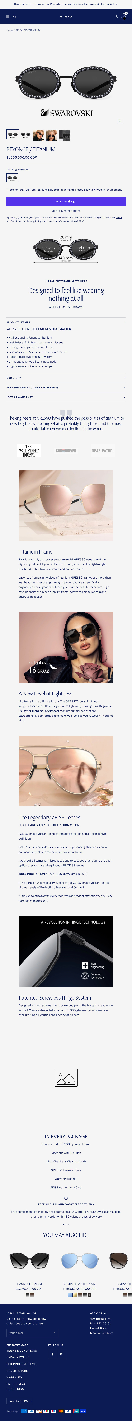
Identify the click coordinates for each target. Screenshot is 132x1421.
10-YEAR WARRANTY (19, 397)
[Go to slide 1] (63, 1224)
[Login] (116, 16)
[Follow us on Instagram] (61, 1354)
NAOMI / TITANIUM (29, 1283)
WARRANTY (14, 1377)
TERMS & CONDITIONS (21, 1350)
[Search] (14, 16)
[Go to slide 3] (68, 1224)
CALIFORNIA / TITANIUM (80, 1283)
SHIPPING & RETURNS (21, 1364)
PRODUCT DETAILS (18, 322)
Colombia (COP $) (18, 1401)
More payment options (66, 210)
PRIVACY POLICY (17, 1357)
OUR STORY (13, 377)
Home (9, 30)
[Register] (54, 1333)
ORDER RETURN (17, 1370)
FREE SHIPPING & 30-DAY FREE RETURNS (32, 387)
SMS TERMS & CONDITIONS (15, 1386)
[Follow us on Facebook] (52, 1354)
